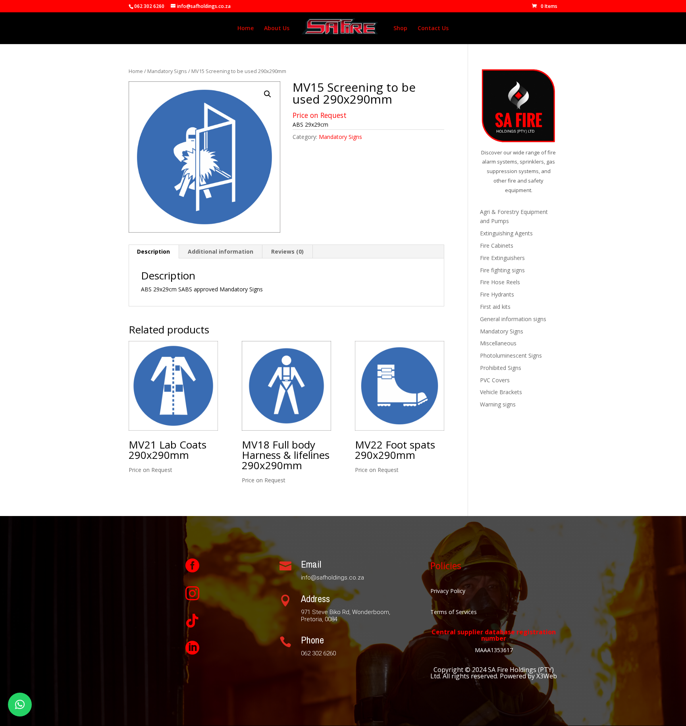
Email (311, 564)
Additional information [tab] (220, 251)
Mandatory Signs (167, 71)
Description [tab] (153, 251)
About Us (276, 28)
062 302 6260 (149, 6)
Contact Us (433, 28)
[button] (267, 94)
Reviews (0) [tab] (287, 251)
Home (245, 28)
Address (315, 598)
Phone (312, 640)
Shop (400, 28)
